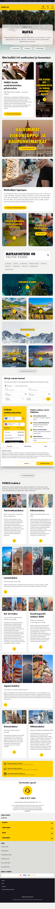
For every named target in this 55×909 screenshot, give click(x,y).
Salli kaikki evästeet (44, 463)
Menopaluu (9, 386)
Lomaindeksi (5, 592)
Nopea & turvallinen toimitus (14, 768)
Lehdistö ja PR (5, 859)
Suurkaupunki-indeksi (40, 647)
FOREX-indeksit (40, 48)
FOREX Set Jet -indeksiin (14, 649)
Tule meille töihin (5, 863)
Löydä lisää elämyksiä (28, 475)
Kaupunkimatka (23, 263)
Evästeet (3, 880)
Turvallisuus (4, 886)
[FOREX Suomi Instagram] (4, 818)
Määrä (14, 417)
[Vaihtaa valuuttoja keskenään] (23, 418)
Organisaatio (4, 846)
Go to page (14, 541)
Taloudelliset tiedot (6, 854)
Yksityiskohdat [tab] (27, 446)
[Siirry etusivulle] (5, 7)
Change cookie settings (27, 896)
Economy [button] (29, 399)
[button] (43, 7)
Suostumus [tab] (9, 446)
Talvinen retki (24, 266)
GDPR (3, 883)
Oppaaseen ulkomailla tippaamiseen (16, 207)
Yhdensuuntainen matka (21, 386)
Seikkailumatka (16, 266)
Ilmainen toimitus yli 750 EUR (14, 763)
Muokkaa (26, 463)
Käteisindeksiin (40, 541)
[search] (48, 255)
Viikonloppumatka (33, 266)
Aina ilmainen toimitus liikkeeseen (16, 773)
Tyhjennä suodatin (9, 269)
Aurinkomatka (8, 263)
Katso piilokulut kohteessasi (13, 114)
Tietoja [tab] (45, 446)
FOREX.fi (25, 27)
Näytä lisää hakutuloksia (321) (28, 371)
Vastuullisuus (4, 850)
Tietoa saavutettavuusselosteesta (8, 889)
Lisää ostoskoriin (15, 442)
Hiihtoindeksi (41, 755)
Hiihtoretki (15, 263)
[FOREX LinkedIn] (6, 818)
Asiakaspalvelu (5, 867)
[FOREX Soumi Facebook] (2, 818)
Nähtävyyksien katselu (34, 263)
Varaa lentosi (16, 48)
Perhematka (43, 263)
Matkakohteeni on (20, 254)
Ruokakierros (8, 266)
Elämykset (28, 48)
